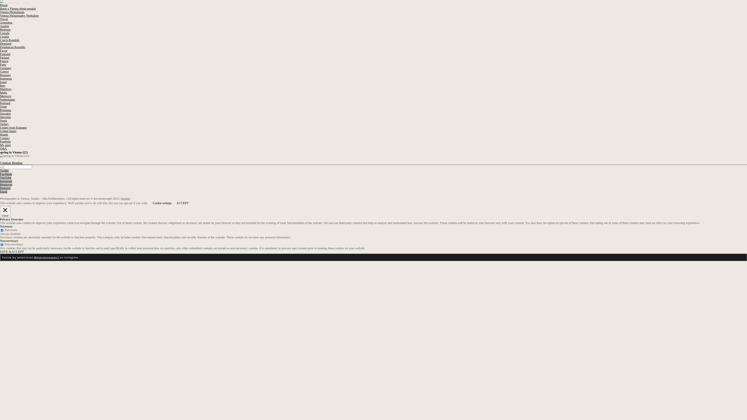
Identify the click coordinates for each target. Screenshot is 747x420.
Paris (3, 64)
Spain (3, 120)
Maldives (5, 89)
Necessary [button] (6, 226)
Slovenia (5, 117)
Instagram (6, 181)
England (5, 54)
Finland (4, 57)
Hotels (4, 134)
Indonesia (6, 78)
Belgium (5, 29)
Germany (5, 68)
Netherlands (7, 99)
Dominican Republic (12, 47)
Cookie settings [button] (162, 203)
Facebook (6, 174)
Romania (5, 110)
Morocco (5, 96)
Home (4, 5)
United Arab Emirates (13, 127)
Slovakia (5, 113)
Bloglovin (6, 184)
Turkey (4, 124)
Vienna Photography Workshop (19, 15)
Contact (5, 138)
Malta (3, 92)
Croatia (4, 36)
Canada (4, 33)
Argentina (6, 22)
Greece (4, 71)
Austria (4, 26)
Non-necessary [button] (9, 240)
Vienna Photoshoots (12, 12)
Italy (2, 85)
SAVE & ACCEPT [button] (12, 251)
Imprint (125, 198)
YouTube (5, 177)
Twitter (4, 170)
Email (3, 191)
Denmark (5, 43)
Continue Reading (11, 162)
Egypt (3, 50)
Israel (3, 82)
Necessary (11, 230)
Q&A (3, 148)
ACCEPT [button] (182, 203)
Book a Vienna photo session (18, 8)
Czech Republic (10, 40)
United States (8, 131)
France (4, 61)
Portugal (5, 103)
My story (5, 145)
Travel (4, 19)
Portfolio (5, 141)
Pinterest (5, 188)
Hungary (5, 75)
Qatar (3, 106)
